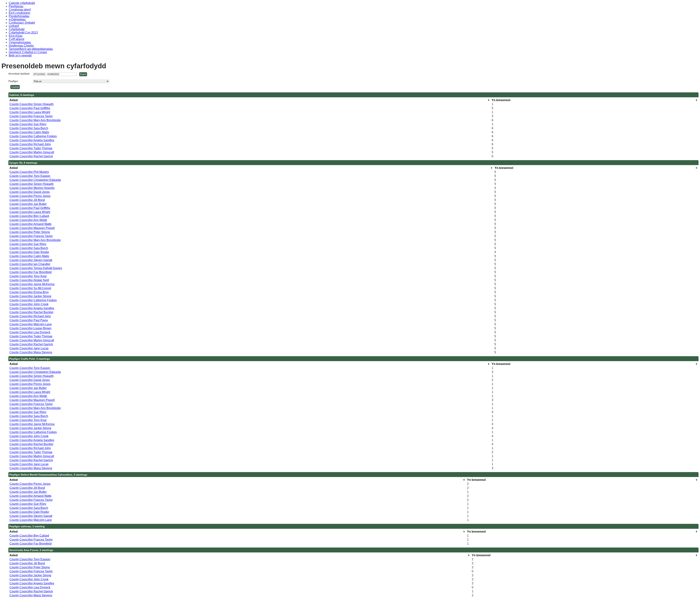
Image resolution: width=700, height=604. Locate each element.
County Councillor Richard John (30, 144)
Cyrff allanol (16, 39)
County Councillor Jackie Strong (30, 296)
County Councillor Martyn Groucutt (31, 152)
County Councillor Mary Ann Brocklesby (35, 120)
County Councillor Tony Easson (29, 175)
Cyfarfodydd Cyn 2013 (23, 32)
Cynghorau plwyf (20, 9)
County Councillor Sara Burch (28, 128)
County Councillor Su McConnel (30, 288)
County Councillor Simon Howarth (31, 104)
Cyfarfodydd (16, 29)
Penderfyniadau (19, 16)
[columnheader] (250, 100)
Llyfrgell (14, 26)
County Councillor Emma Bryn (29, 292)
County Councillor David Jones (29, 191)
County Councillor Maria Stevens (30, 352)
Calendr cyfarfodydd (22, 3)
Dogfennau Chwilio (21, 45)
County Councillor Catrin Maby (29, 132)
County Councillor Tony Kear (28, 276)
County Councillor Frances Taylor (31, 116)
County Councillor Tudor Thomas (30, 148)
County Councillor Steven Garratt (30, 260)
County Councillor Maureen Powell (32, 228)
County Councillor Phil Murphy (29, 171)
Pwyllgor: (13, 81)
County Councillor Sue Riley (27, 124)
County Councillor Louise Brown (30, 328)
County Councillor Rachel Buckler (31, 312)
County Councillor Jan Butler (28, 204)
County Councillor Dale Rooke (29, 252)
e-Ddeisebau (17, 19)
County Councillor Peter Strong (29, 232)
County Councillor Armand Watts (30, 224)
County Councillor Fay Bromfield (30, 272)
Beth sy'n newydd (20, 55)
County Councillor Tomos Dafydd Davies (35, 268)
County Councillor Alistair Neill (29, 280)
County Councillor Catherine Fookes (33, 136)
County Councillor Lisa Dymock (29, 332)
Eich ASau (15, 35)
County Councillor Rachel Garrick (31, 156)
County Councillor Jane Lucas (28, 348)
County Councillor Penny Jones (29, 196)
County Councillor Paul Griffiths (29, 108)
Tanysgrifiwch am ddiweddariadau (31, 48)
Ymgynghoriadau (20, 42)
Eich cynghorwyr (19, 12)
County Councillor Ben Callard (29, 216)
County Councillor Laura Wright (29, 112)
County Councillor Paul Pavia (28, 320)
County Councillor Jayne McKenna (32, 284)
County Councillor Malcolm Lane (30, 324)
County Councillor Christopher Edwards (35, 179)
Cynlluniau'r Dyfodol (22, 22)
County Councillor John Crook (28, 304)
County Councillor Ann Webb (28, 220)
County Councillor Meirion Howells (32, 187)
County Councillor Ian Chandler (29, 264)
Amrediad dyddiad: (19, 73)
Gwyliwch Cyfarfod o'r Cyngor (28, 52)
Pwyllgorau (16, 6)
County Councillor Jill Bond (27, 200)
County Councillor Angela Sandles (31, 140)
